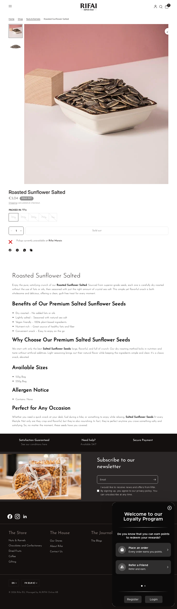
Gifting (12, 562)
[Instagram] (17, 516)
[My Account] (155, 7)
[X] (18, 250)
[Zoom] (168, 31)
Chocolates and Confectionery (25, 545)
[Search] (161, 7)
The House (60, 533)
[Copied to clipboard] (32, 250)
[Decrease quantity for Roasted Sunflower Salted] (11, 231)
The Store (18, 533)
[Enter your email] (154, 479)
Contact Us (56, 551)
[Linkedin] (25, 516)
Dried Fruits (15, 551)
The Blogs (96, 541)
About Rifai (56, 546)
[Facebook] (11, 250)
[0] (166, 7)
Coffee (12, 556)
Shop (20, 19)
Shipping (13, 202)
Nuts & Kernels (33, 19)
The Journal (102, 533)
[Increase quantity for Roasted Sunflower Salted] (21, 231)
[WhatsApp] (25, 250)
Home (11, 19)
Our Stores (56, 541)
